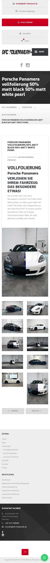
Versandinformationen (10, 491)
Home (4, 439)
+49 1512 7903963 (12, 523)
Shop (4, 443)
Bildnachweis (7, 498)
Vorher (14, 411)
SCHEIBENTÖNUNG (10, 450)
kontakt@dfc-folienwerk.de (16, 527)
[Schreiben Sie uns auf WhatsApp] (44, 557)
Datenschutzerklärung (10, 494)
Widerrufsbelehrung (9, 487)
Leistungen (6, 446)
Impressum (6, 480)
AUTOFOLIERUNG (10, 453)
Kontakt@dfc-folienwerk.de (26, 4)
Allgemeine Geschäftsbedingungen (15, 483)
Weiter (36, 411)
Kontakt (5, 464)
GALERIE (5, 461)
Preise (4, 468)
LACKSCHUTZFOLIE (11, 457)
